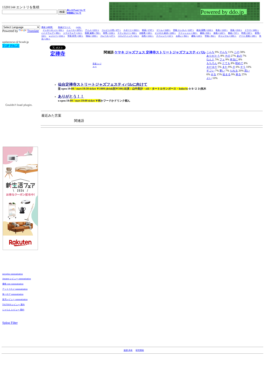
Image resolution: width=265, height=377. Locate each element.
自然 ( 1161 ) (148, 36)
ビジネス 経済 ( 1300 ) (165, 33)
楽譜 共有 (128, 350)
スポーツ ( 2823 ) (131, 30)
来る (238, 74)
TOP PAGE (10, 46)
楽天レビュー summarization (15, 299)
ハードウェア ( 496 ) (51, 33)
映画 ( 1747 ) (148, 30)
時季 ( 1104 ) (109, 33)
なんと (210, 59)
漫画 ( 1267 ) (219, 33)
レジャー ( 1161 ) (57, 36)
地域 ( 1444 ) (92, 36)
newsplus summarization (12, 274)
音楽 (95, 63)
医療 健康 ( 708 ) (93, 33)
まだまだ (211, 66)
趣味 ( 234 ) (196, 36)
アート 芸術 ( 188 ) (248, 36)
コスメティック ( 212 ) (128, 36)
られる (234, 70)
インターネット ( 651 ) (53, 30)
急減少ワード (64, 27)
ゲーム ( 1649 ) (164, 30)
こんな (210, 52)
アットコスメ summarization (15, 289)
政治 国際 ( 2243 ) (204, 30)
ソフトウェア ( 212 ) (72, 33)
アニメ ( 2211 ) (92, 30)
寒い (222, 70)
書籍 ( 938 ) (205, 33)
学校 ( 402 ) (210, 36)
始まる (227, 74)
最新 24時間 (47, 27)
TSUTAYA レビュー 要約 (13, 304)
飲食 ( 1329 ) (222, 30)
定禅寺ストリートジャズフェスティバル (176, 52)
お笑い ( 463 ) (182, 36)
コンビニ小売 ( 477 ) (111, 30)
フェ (222, 59)
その (227, 55)
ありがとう (213, 55)
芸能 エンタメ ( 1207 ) (183, 30)
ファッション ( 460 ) (188, 33)
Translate (33, 31)
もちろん (211, 63)
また (225, 66)
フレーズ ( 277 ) (107, 36)
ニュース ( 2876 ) (74, 30)
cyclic (78, 27)
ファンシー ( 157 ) (164, 36)
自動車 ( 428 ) (145, 33)
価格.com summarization (12, 284)
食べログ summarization (12, 294)
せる (213, 74)
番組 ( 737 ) (233, 33)
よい (209, 78)
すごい (210, 70)
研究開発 (140, 350)
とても (226, 63)
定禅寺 (57, 53)
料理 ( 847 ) (246, 33)
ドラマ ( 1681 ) (252, 30)
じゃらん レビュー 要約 (13, 310)
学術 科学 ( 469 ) (75, 36)
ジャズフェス (135, 52)
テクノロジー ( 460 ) (127, 33)
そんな (223, 52)
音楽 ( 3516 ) (236, 30)
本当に (234, 59)
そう (243, 66)
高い (247, 70)
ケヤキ (119, 52)
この (236, 52)
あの (239, 55)
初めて (239, 63)
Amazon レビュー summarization (16, 279)
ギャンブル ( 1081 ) (227, 36)
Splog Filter (10, 322)
